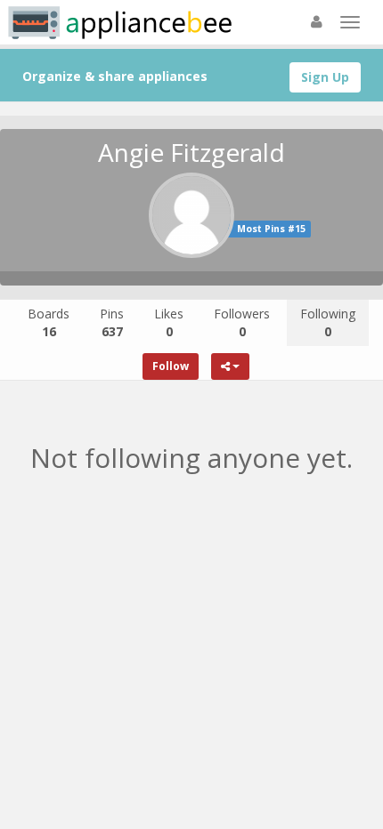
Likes (168, 322)
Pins (112, 322)
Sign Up (325, 76)
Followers (242, 322)
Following (327, 322)
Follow (170, 366)
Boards (48, 322)
